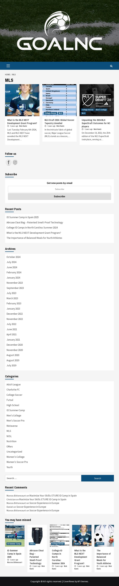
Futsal (10, 400)
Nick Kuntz (23, 126)
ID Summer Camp (16, 410)
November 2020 (15, 350)
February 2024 (14, 272)
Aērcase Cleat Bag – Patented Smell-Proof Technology (35, 222)
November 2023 (15, 282)
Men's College (101, 110)
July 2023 (11, 293)
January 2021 (13, 339)
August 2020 (13, 355)
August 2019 (13, 360)
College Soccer (50, 113)
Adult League (14, 384)
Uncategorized (14, 451)
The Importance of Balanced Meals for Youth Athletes (34, 237)
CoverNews (68, 581)
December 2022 (15, 313)
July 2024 (11, 262)
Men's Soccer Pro (16, 420)
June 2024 (12, 267)
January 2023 (13, 308)
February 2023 (14, 303)
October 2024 (13, 257)
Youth (9, 113)
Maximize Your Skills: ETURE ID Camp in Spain (53, 495)
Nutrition (11, 441)
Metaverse (12, 425)
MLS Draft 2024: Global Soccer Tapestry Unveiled (59, 121)
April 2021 (12, 334)
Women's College (16, 456)
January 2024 (13, 277)
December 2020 (15, 344)
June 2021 (12, 329)
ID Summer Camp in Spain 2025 (23, 217)
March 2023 (12, 298)
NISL (9, 436)
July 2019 (11, 365)
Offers (10, 446)
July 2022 (11, 324)
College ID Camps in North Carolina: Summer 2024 (32, 227)
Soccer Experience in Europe (44, 503)
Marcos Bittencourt (14, 562)
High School (13, 405)
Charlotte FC (13, 389)
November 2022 (15, 319)
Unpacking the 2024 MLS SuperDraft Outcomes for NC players (96, 123)
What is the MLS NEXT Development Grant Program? (22, 121)
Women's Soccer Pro (17, 462)
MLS (60, 113)
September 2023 (15, 288)
